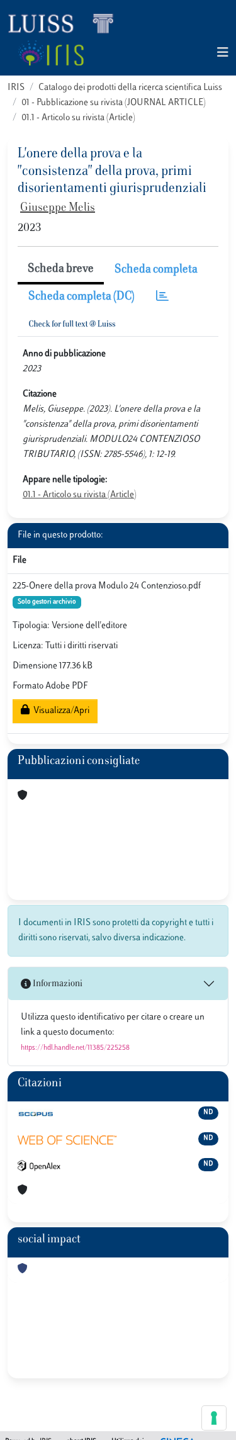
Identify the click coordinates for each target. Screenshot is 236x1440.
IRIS (16, 88)
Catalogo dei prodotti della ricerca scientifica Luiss (130, 88)
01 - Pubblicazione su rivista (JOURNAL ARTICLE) (113, 103)
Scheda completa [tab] (156, 270)
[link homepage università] (51, 53)
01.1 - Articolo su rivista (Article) (78, 118)
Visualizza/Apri (59, 711)
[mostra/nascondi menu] (222, 53)
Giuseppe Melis (57, 208)
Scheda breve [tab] (61, 269)
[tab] (162, 297)
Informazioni (56, 984)
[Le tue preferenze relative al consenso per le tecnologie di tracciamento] (214, 1418)
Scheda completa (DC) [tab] (81, 297)
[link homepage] (66, 23)
